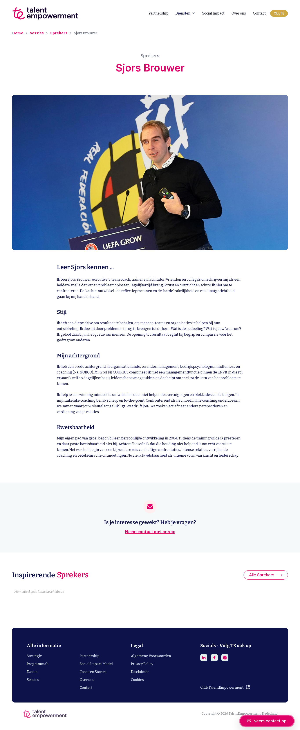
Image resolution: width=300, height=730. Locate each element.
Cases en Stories (93, 672)
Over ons (238, 13)
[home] (45, 13)
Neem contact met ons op (150, 531)
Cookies (137, 680)
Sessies (37, 33)
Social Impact (213, 13)
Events (32, 672)
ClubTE (279, 13)
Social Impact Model (96, 664)
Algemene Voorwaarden (151, 656)
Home (17, 33)
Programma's (38, 664)
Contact (259, 13)
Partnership (158, 13)
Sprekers (58, 33)
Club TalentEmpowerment (222, 688)
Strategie (34, 656)
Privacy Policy (142, 664)
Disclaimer (140, 672)
